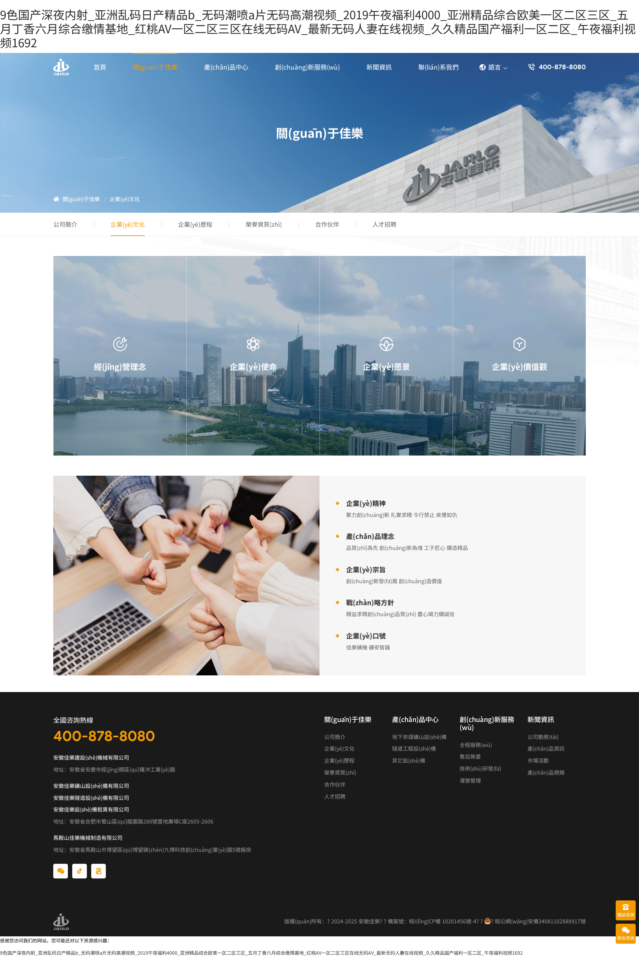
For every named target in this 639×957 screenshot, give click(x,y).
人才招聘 (384, 224)
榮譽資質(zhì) (264, 224)
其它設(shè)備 (408, 760)
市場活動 (538, 760)
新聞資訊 (379, 66)
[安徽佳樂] (61, 67)
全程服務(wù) (476, 744)
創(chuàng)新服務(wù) (307, 66)
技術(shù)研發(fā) (480, 768)
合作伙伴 (327, 224)
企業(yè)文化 (127, 224)
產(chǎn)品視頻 (546, 772)
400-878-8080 (104, 736)
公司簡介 (65, 224)
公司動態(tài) (543, 736)
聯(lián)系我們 (438, 66)
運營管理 (470, 780)
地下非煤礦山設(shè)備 (419, 736)
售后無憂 (470, 756)
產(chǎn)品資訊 (546, 748)
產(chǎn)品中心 (226, 66)
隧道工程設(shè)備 (414, 748)
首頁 (100, 66)
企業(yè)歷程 (195, 224)
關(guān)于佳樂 (155, 66)
